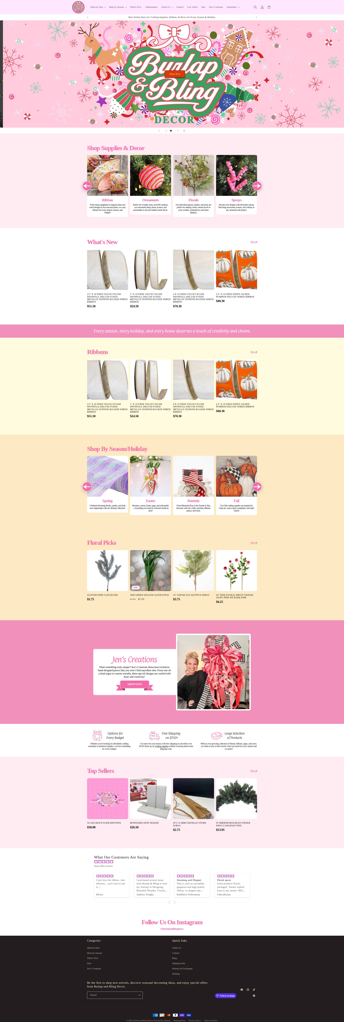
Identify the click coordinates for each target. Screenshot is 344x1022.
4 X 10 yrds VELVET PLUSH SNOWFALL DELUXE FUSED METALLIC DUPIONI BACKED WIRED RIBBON (193, 298)
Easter (150, 485)
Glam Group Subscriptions (104, 823)
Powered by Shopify (162, 1020)
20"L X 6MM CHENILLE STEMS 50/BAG (189, 824)
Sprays (236, 184)
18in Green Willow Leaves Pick (149, 595)
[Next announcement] (256, 17)
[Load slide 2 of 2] (171, 130)
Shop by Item (93, 948)
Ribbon (107, 186)
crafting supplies (161, 746)
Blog (174, 958)
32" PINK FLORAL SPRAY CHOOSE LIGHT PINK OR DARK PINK (234, 596)
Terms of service (211, 1020)
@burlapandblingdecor (172, 928)
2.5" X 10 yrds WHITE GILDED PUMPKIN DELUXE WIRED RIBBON (235, 295)
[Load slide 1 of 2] (166, 130)
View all (253, 242)
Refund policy (180, 1020)
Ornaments (150, 184)
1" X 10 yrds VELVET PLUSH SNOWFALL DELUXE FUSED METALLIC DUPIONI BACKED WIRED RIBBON (150, 298)
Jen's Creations (94, 968)
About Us (176, 948)
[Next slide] (178, 131)
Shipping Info (178, 963)
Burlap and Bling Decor (143, 1020)
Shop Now (172, 74)
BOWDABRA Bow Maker (144, 823)
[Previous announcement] (88, 17)
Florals (193, 186)
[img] (173, 862)
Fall (236, 485)
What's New (92, 958)
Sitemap (176, 974)
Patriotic (193, 485)
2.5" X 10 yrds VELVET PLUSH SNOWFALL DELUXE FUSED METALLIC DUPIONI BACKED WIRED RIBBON (107, 298)
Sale (89, 963)
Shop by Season (94, 953)
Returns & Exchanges (182, 968)
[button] (98, 7)
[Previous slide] (159, 131)
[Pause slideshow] (185, 131)
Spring (107, 484)
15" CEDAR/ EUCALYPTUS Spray (191, 595)
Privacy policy (195, 1020)
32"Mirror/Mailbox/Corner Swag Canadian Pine (233, 824)
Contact (176, 953)
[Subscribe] (139, 995)
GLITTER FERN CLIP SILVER (102, 595)
